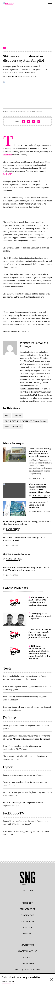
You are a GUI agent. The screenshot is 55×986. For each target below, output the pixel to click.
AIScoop (27, 933)
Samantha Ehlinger (14, 77)
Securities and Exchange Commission (25, 421)
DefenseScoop (27, 909)
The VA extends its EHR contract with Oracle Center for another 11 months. (38, 601)
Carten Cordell (14, 559)
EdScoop (27, 927)
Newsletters (27, 945)
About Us (27, 890)
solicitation (7, 154)
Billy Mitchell (13, 545)
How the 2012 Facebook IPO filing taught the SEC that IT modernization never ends (26, 569)
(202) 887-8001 (27, 963)
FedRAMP (7, 174)
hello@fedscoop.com (27, 969)
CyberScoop (27, 915)
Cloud (17, 415)
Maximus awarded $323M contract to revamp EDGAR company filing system (39, 488)
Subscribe (8, 981)
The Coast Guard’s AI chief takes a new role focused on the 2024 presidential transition (40, 633)
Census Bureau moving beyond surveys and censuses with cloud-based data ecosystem (40, 452)
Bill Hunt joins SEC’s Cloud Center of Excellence (38, 505)
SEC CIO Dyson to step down (16, 554)
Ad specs (27, 957)
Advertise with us (27, 951)
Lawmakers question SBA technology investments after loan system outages (27, 522)
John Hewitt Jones (41, 496)
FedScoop (27, 903)
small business (13, 426)
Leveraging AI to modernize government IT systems (40, 616)
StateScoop (27, 921)
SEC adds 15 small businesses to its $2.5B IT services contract (24, 539)
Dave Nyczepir (39, 478)
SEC (7, 415)
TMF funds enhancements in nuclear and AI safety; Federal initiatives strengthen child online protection (40, 652)
